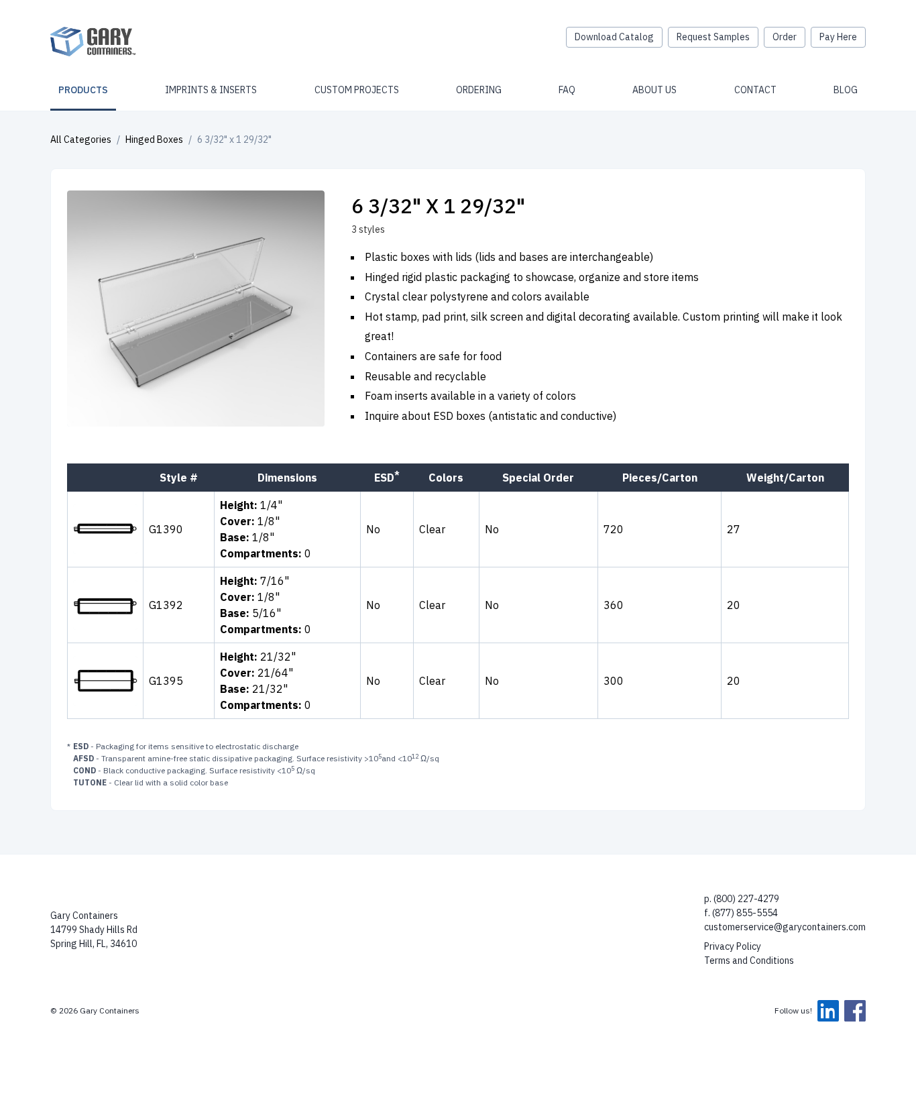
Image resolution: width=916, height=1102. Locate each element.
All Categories (80, 139)
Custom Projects (356, 90)
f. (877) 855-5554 (741, 913)
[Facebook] (855, 1011)
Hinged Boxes (154, 139)
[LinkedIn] (828, 1011)
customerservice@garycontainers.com (785, 927)
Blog (846, 90)
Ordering (479, 90)
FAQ (567, 90)
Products (83, 90)
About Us (654, 90)
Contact (755, 90)
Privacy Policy (732, 946)
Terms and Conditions (749, 960)
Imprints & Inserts (211, 90)
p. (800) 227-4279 (741, 899)
